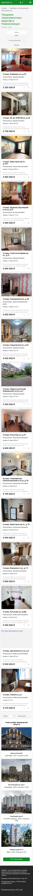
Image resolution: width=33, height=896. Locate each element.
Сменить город (6, 27)
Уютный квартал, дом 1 (16, 785)
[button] (16, 40)
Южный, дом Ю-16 (16, 850)
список (16, 32)
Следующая (22, 716)
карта (16, 35)
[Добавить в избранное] (28, 87)
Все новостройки (16, 859)
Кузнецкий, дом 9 (16, 816)
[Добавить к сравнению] (24, 87)
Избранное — (22, 2)
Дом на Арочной (16, 753)
